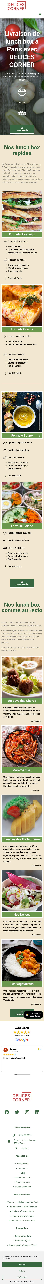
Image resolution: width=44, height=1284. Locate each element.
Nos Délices (22, 914)
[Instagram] (27, 1112)
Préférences (22, 1277)
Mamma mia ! (22, 770)
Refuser (22, 1271)
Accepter (22, 1265)
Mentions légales (29, 1281)
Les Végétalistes (22, 984)
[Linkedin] (37, 1112)
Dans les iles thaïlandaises (22, 839)
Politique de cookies (16, 1281)
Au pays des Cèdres (22, 701)
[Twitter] (16, 1112)
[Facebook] (6, 1112)
